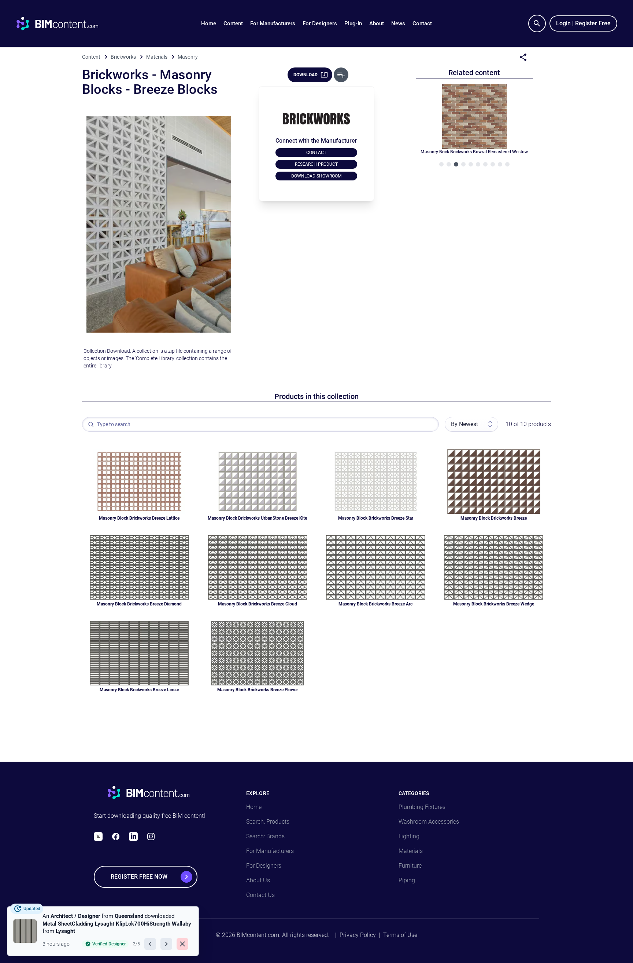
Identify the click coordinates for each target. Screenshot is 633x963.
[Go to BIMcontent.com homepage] (64, 23)
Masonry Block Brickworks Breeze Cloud (257, 604)
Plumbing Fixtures (422, 806)
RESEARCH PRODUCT (316, 164)
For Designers (320, 23)
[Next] (166, 944)
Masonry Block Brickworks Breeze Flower (257, 689)
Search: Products (267, 821)
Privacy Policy (358, 934)
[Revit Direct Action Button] (341, 74)
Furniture (410, 865)
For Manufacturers (272, 23)
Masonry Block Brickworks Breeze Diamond (139, 604)
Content (233, 23)
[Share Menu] (523, 57)
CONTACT (316, 152)
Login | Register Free (583, 23)
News (398, 23)
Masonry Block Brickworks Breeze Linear (139, 689)
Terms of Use (400, 934)
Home (208, 23)
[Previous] (150, 944)
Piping (407, 880)
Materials (411, 850)
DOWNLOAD (305, 74)
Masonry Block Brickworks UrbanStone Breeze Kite (257, 518)
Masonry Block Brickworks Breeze (493, 518)
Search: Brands (265, 836)
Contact (422, 23)
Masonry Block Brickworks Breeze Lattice (139, 518)
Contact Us (260, 894)
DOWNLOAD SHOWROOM (316, 176)
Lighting (409, 836)
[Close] (182, 944)
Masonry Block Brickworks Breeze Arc (375, 604)
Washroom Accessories (429, 821)
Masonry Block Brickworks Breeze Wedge (493, 604)
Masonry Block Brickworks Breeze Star (375, 518)
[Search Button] (537, 23)
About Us (258, 880)
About (376, 23)
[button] (233, 23)
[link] (103, 931)
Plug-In (353, 23)
